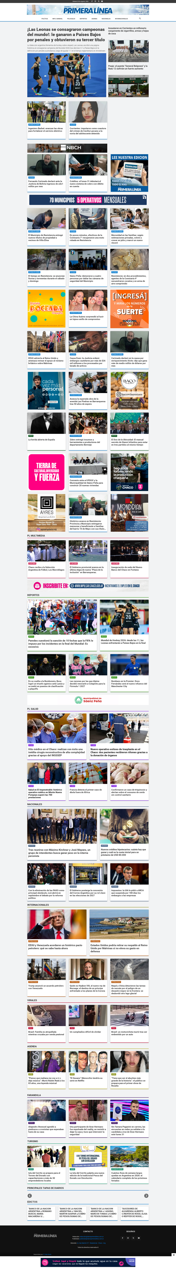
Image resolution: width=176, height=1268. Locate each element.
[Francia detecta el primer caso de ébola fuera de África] (88, 773)
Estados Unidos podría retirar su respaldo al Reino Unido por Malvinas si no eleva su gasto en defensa (119, 948)
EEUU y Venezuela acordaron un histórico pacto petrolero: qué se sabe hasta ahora (55, 947)
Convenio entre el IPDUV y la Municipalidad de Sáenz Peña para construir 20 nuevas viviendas (86, 483)
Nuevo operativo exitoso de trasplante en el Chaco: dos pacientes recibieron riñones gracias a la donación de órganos (119, 752)
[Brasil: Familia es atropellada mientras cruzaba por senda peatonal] (46, 1015)
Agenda (94, 19)
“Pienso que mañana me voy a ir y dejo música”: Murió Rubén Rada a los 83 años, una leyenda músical (46, 1080)
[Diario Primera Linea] (88, 10)
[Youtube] (102, 1)
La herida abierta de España (41, 439)
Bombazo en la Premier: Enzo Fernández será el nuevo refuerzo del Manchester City (129, 684)
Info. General (57, 19)
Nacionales (106, 19)
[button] (140, 19)
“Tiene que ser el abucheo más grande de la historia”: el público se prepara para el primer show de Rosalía (128, 1082)
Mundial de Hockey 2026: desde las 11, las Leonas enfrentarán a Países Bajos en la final (123, 641)
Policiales (71, 19)
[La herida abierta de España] (46, 423)
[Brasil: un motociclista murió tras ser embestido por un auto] (129, 1015)
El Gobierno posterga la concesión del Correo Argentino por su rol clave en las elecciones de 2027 (87, 893)
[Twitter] (98, 1)
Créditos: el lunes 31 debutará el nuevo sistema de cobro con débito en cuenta (86, 184)
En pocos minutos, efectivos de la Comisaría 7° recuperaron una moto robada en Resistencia (87, 238)
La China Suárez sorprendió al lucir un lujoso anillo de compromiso (87, 317)
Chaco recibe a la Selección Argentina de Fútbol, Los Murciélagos (46, 568)
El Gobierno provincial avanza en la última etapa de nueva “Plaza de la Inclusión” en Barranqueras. (87, 570)
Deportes (83, 19)
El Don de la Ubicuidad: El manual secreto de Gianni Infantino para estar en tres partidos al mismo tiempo (129, 442)
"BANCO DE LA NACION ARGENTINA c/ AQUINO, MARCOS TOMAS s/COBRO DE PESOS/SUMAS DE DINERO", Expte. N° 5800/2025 (103, 1215)
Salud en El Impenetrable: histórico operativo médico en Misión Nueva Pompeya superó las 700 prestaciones (45, 794)
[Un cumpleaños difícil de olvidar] (88, 1015)
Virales (31, 1028)
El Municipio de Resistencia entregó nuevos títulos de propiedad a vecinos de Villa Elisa (45, 238)
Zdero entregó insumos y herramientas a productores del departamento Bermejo (85, 442)
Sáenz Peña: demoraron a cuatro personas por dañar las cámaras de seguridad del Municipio (86, 278)
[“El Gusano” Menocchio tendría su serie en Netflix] (88, 1061)
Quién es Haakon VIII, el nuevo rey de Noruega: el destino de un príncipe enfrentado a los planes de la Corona (87, 988)
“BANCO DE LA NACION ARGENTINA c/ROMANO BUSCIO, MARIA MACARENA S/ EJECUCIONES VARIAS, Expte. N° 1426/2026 (40, 1215)
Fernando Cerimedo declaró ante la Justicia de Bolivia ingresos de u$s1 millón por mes (45, 184)
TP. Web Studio (47, 1254)
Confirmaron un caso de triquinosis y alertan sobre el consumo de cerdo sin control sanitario (129, 792)
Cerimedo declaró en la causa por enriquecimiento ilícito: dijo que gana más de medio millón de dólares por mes (129, 362)
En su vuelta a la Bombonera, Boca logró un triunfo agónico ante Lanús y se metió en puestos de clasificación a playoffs (46, 685)
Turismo (31, 1169)
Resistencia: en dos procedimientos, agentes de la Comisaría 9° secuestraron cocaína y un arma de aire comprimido (128, 280)
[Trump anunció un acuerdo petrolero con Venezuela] (46, 969)
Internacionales (121, 19)
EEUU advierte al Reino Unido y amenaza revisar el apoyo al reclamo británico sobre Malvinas (45, 361)
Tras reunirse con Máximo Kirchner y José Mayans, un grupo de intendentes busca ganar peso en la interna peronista (59, 852)
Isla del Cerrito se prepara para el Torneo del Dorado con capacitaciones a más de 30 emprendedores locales (44, 1177)
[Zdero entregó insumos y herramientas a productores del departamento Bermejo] (88, 423)
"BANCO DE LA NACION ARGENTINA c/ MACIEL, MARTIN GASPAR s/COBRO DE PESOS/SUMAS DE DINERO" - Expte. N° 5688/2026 (72, 1215)
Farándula (31, 1123)
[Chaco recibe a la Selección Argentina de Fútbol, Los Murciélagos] (46, 551)
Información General (34, 124)
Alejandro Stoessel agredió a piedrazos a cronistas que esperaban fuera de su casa (46, 1129)
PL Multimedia (32, 563)
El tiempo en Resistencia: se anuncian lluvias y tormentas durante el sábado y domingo (46, 278)
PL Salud (31, 745)
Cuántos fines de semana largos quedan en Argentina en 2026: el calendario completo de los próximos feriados (129, 1177)
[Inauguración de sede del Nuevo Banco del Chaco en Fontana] (129, 551)
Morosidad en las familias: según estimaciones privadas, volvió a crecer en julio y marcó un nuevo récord (127, 239)
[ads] (67, 148)
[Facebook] (92, 1)
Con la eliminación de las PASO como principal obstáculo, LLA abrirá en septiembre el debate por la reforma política (46, 894)
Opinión (31, 435)
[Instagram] (95, 1)
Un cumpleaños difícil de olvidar (85, 1032)
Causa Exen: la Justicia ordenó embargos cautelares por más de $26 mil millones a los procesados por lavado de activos (87, 362)
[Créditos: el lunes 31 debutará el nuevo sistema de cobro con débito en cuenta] (88, 164)
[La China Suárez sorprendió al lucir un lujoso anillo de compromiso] (88, 300)
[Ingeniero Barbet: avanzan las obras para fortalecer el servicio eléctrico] (46, 112)
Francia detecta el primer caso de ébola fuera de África (86, 791)
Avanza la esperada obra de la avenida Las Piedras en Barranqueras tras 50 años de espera (88, 401)
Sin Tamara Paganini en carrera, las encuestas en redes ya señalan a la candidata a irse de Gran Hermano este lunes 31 (128, 1131)
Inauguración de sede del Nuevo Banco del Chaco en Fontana (126, 568)
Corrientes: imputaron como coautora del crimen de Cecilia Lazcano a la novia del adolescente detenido (88, 131)
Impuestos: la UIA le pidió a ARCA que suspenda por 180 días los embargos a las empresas (127, 893)
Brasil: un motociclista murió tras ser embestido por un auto (129, 1033)
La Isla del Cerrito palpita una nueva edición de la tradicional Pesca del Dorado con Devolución (87, 1175)
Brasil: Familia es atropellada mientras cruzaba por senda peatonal (46, 1033)
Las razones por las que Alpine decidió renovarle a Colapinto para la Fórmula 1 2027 (87, 684)
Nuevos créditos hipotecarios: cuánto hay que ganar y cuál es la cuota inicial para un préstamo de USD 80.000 (123, 852)
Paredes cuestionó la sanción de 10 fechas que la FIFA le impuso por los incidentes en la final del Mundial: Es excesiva (60, 643)
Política (45, 19)
